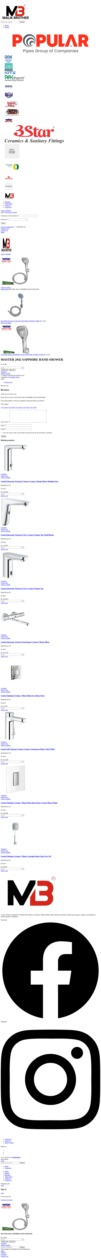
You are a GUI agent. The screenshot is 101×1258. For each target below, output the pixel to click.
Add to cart (5, 370)
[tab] (52, 382)
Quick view (4, 476)
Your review (5, 422)
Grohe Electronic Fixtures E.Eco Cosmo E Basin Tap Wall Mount (27, 535)
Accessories (11, 377)
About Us (8, 1141)
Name (3, 425)
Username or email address (10, 216)
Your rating (5, 404)
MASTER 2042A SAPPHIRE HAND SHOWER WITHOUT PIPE (22, 354)
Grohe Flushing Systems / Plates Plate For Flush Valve (23, 696)
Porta (7, 289)
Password (4, 219)
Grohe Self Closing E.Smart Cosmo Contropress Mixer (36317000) (28, 749)
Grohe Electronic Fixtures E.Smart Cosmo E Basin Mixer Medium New (29, 481)
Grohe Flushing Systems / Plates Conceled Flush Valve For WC (26, 856)
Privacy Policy (9, 1143)
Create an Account (11, 212)
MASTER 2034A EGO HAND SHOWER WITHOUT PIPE (20, 321)
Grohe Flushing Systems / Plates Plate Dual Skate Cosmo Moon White (29, 803)
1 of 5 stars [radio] (4, 407)
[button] (4, 496)
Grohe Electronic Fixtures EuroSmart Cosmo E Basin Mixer (25, 642)
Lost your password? (7, 227)
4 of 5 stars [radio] (25, 407)
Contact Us (4, 230)
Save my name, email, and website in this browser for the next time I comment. (27, 433)
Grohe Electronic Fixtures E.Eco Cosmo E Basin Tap (22, 589)
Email (3, 429)
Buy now (12, 370)
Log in (3, 223)
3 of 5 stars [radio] (18, 407)
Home (3, 289)
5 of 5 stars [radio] (33, 407)
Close (2, 1161)
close (2, 1185)
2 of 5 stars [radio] (11, 407)
